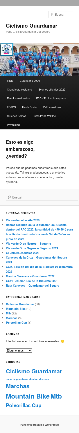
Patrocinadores (52, 107)
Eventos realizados (18, 98)
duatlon (33, 379)
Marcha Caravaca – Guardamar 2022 (30, 276)
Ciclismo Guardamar (31, 25)
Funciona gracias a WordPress (39, 425)
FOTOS (11, 107)
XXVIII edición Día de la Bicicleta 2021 (32, 281)
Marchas (11, 318)
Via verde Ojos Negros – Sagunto (28, 243)
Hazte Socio (29, 107)
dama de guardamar (17, 379)
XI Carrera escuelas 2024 (22, 253)
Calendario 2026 (30, 80)
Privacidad (13, 125)
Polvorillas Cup (16, 322)
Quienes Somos (16, 116)
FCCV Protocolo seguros (51, 98)
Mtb (8, 313)
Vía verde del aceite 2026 (23, 220)
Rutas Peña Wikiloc (44, 116)
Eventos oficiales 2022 (51, 89)
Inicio (10, 80)
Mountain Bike (15, 308)
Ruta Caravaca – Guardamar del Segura (32, 285)
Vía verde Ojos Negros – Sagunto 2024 (32, 248)
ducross (44, 379)
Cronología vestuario (19, 89)
